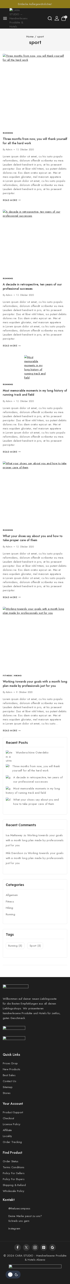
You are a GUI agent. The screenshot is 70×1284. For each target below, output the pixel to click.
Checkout (8, 1118)
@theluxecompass (19, 1208)
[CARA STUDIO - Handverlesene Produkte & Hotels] (18, 18)
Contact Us (9, 1081)
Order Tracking (12, 1142)
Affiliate (7, 1130)
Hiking (18, 675)
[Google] (52, 1247)
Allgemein (12, 895)
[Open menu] (5, 18)
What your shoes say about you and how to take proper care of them (33, 538)
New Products (11, 1069)
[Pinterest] (43, 1247)
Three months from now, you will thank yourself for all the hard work (35, 141)
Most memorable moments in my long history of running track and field (35, 392)
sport (35, 946)
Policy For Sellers (13, 1173)
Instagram (14, 1228)
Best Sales (9, 1075)
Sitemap (8, 1087)
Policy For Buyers (13, 1179)
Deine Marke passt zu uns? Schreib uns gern (25, 1218)
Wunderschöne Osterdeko (32, 752)
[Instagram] (35, 1247)
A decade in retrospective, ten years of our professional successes (32, 286)
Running (8, 133)
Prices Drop (10, 1063)
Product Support (13, 1112)
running (15, 946)
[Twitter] (26, 1247)
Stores (7, 1093)
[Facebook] (17, 1247)
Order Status (10, 1161)
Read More (12, 200)
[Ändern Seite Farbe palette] (13, 1274)
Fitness (7, 675)
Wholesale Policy (13, 1191)
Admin (9, 149)
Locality (7, 1136)
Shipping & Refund (14, 1185)
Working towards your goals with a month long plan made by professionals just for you (35, 683)
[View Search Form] (49, 18)
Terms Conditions (13, 1167)
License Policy (11, 1124)
